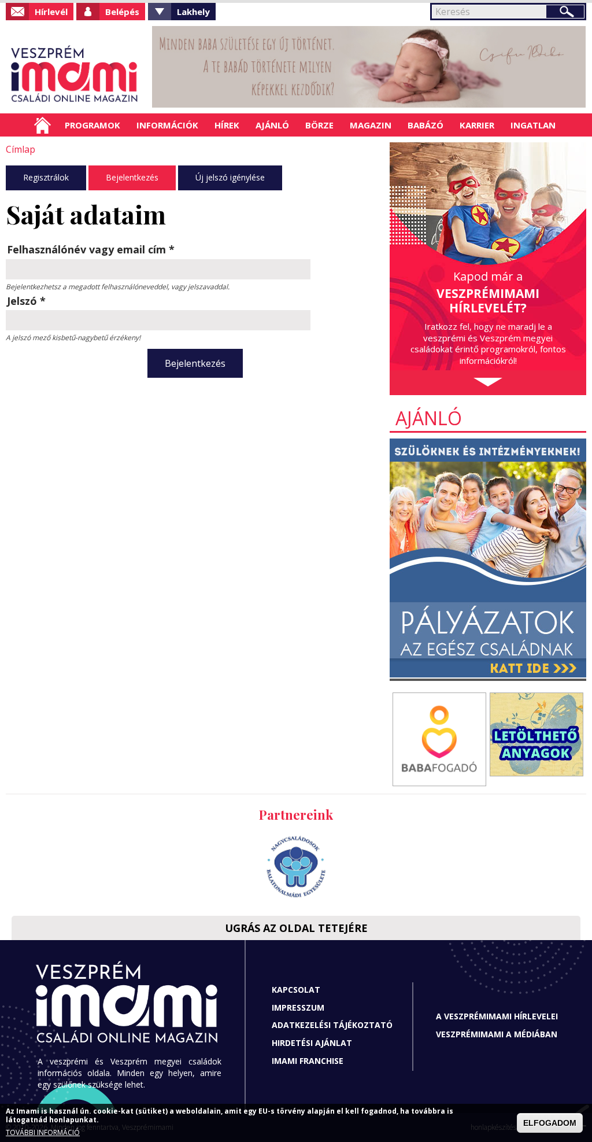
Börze (319, 125)
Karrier (477, 125)
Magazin (370, 125)
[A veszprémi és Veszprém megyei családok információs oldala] (75, 75)
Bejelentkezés (132, 177)
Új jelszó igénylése (230, 177)
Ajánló (272, 125)
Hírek (226, 125)
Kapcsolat (296, 989)
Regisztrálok (46, 177)
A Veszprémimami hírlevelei (497, 1016)
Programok (92, 125)
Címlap (42, 125)
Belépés (122, 11)
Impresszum (298, 1007)
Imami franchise (307, 1060)
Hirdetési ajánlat (312, 1042)
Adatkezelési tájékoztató (332, 1024)
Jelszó (26, 301)
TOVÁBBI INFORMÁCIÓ (43, 1132)
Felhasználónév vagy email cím (91, 249)
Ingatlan (533, 125)
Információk (167, 125)
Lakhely (193, 11)
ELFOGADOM (549, 1123)
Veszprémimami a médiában (496, 1034)
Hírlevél (51, 11)
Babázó (425, 125)
